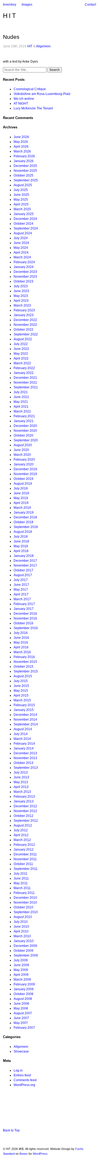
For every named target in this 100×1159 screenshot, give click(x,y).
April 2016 (21, 647)
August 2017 (23, 575)
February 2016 (24, 657)
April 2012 (21, 835)
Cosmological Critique (30, 89)
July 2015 (21, 681)
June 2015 (21, 686)
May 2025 (21, 199)
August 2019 (23, 483)
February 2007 (24, 1028)
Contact (90, 4)
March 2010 (22, 936)
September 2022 (26, 334)
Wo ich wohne (24, 99)
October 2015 (23, 666)
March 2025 (22, 209)
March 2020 (22, 455)
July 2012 (21, 830)
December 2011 (25, 854)
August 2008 (23, 999)
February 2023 (24, 310)
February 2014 (24, 743)
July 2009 (21, 960)
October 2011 (23, 864)
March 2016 (22, 652)
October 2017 (23, 570)
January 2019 (24, 512)
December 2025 (25, 166)
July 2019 (21, 488)
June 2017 (21, 585)
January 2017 (24, 609)
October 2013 (23, 763)
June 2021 (21, 397)
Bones (23, 1153)
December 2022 (25, 320)
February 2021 (24, 416)
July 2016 (21, 633)
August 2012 (23, 825)
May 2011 (21, 883)
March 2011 (22, 888)
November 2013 (25, 758)
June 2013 (21, 777)
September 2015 (26, 671)
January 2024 (24, 267)
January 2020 (24, 464)
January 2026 (24, 161)
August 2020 (23, 445)
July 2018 (21, 536)
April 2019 (21, 503)
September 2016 (26, 628)
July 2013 (21, 772)
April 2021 (21, 406)
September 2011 (26, 869)
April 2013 (21, 787)
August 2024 (23, 233)
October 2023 (23, 281)
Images (27, 4)
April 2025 (21, 204)
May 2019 (21, 498)
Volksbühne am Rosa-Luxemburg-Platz (42, 94)
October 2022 (23, 329)
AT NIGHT (21, 103)
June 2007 (21, 1018)
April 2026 (21, 146)
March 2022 (22, 363)
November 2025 (25, 171)
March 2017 (22, 599)
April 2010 (21, 931)
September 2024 (26, 228)
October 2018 (23, 522)
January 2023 (24, 315)
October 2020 (23, 435)
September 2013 (26, 768)
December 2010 (25, 898)
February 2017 (24, 604)
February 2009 (24, 984)
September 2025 (26, 180)
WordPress (40, 1153)
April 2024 (21, 252)
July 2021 (21, 392)
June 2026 (21, 137)
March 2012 (22, 840)
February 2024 (24, 262)
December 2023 (25, 272)
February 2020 (24, 459)
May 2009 (21, 970)
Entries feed (22, 1075)
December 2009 (25, 946)
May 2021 (21, 402)
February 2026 (24, 156)
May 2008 (21, 1008)
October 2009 (23, 951)
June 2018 (21, 541)
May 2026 (21, 142)
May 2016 (21, 642)
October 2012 (23, 816)
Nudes (11, 37)
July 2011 (20, 873)
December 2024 (25, 219)
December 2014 (25, 715)
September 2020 (26, 440)
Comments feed (25, 1080)
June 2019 (21, 493)
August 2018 (23, 532)
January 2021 (24, 421)
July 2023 (21, 286)
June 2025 (21, 195)
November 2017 (25, 565)
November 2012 (25, 811)
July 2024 (21, 238)
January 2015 (24, 710)
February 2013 (24, 796)
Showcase (21, 1051)
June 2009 (21, 965)
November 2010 (25, 902)
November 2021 (25, 382)
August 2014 (23, 729)
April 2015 (21, 695)
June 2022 (21, 349)
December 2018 (25, 517)
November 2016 (25, 618)
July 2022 (21, 344)
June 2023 (21, 291)
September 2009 (26, 955)
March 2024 (22, 257)
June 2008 (21, 1003)
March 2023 (22, 305)
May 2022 (21, 353)
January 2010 (24, 941)
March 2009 (22, 979)
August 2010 (23, 917)
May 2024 (21, 248)
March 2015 (22, 700)
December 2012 (25, 806)
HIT (10, 15)
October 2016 (23, 623)
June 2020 (21, 450)
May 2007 (21, 1023)
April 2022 (21, 358)
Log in (18, 1070)
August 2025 (23, 185)
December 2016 (25, 613)
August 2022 (23, 339)
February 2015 (24, 705)
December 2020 (25, 426)
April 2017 (21, 594)
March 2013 (22, 792)
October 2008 (23, 994)
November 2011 (25, 859)
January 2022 (24, 373)
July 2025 (21, 190)
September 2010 (26, 912)
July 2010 (21, 922)
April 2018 (21, 551)
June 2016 (21, 638)
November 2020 (25, 431)
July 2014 (21, 734)
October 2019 (23, 479)
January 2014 (24, 748)
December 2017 (25, 561)
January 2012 (24, 849)
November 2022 (25, 325)
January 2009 (24, 989)
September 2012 (26, 821)
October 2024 (23, 223)
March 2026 (22, 151)
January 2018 (24, 556)
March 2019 (22, 508)
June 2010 (21, 926)
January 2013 (24, 801)
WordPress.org (24, 1085)
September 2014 (26, 724)
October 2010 (23, 907)
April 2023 (21, 301)
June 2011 (21, 878)
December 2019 (25, 469)
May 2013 (21, 782)
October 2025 (23, 175)
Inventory (9, 4)
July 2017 (21, 580)
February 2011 (24, 893)
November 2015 (25, 662)
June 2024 (21, 243)
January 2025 (24, 214)
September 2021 (26, 387)
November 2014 (25, 719)
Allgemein (43, 46)
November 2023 (25, 276)
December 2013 (25, 753)
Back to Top (11, 1130)
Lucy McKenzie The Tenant (33, 108)
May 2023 (21, 296)
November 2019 (25, 474)
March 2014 (22, 739)
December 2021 (25, 378)
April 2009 (21, 975)
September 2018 (26, 527)
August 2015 (23, 676)
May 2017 (21, 589)
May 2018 (21, 546)
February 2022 (24, 368)
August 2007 (23, 1013)
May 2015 (21, 691)
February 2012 (24, 845)
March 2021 (22, 411)
